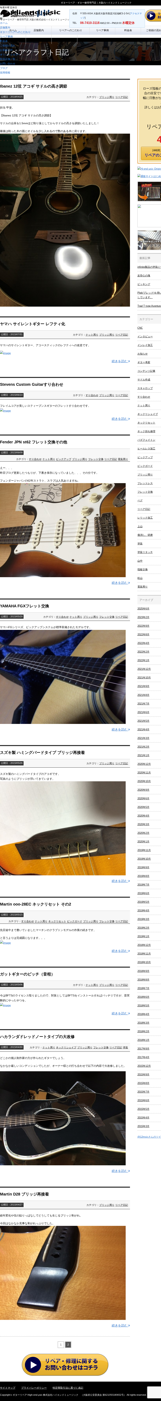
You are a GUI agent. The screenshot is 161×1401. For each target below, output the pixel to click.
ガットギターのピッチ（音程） (27, 974)
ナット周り (92, 334)
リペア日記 (121, 97)
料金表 (4, 41)
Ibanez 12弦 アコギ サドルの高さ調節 (33, 86)
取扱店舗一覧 (7, 59)
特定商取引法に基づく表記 (68, 1387)
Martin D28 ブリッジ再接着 (24, 1194)
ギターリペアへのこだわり (15, 32)
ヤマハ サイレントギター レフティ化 (32, 324)
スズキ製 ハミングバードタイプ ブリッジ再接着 (42, 752)
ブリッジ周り (106, 97)
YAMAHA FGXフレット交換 (24, 606)
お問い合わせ (7, 63)
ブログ (4, 68)
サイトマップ (7, 1387)
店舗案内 (5, 27)
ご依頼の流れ (7, 45)
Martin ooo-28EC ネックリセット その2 (35, 904)
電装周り (123, 459)
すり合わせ (92, 395)
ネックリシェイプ (66, 1047)
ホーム (4, 23)
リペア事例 (6, 36)
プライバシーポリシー (34, 1387)
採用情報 (5, 72)
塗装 (125, 1047)
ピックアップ (63, 459)
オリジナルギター (10, 54)
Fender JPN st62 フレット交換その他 (33, 442)
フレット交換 (95, 459)
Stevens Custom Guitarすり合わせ (31, 384)
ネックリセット (57, 921)
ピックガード (74, 921)
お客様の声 (6, 50)
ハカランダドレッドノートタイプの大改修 (37, 1036)
